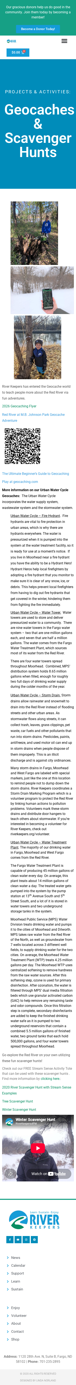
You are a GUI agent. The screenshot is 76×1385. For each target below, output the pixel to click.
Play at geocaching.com (20, 482)
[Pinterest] (34, 1239)
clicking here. (50, 1079)
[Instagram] (26, 1239)
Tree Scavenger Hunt (17, 1101)
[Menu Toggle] (64, 41)
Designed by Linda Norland (38, 1380)
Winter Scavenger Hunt (19, 1110)
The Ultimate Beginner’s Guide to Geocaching (35, 474)
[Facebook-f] (10, 1239)
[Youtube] (18, 1239)
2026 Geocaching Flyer (19, 406)
